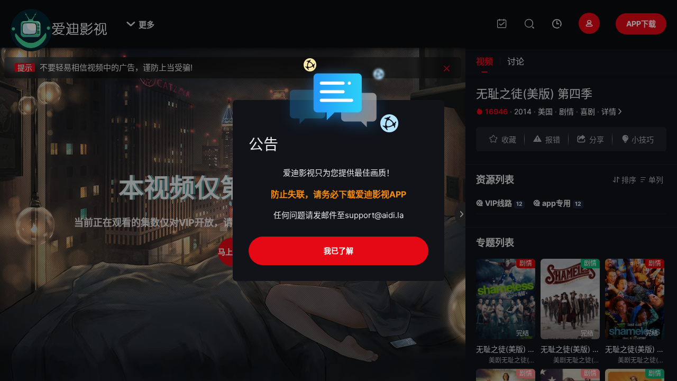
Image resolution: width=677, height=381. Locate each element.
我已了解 (338, 250)
